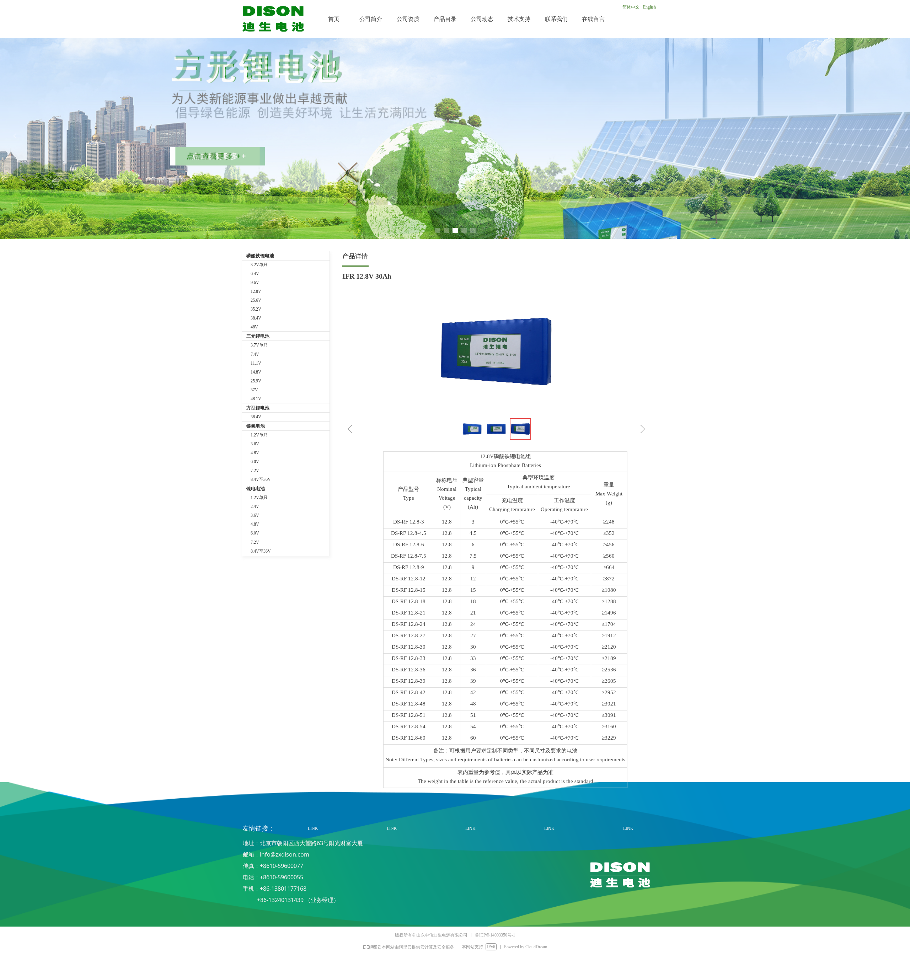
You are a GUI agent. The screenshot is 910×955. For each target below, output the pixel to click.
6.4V (255, 273)
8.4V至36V (261, 479)
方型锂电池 (257, 408)
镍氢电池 (255, 426)
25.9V (256, 381)
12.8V (256, 291)
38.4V (256, 318)
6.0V (255, 461)
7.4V (255, 354)
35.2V (256, 309)
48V (254, 326)
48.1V (256, 398)
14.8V (256, 372)
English (649, 7)
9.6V (255, 282)
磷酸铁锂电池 (260, 255)
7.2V (255, 470)
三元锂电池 (257, 336)
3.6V (255, 443)
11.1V (256, 363)
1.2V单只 (259, 435)
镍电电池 (255, 488)
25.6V (256, 300)
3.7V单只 (259, 345)
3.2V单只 (259, 264)
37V (254, 389)
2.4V (255, 506)
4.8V (255, 452)
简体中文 (630, 7)
